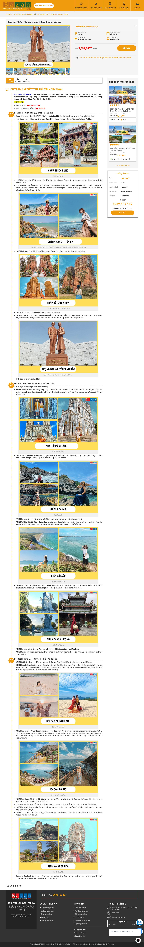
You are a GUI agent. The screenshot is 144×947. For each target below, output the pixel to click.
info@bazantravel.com (118, 917)
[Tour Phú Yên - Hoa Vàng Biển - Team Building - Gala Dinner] (122, 95)
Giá (124, 113)
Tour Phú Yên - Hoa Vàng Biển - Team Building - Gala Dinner (122, 110)
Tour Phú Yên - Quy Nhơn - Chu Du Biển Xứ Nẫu (122, 149)
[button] (68, 27)
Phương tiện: (82, 37)
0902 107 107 (115, 913)
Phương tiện (113, 113)
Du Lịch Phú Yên (91, 58)
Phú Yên (82, 58)
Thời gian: (113, 37)
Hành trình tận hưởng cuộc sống (12, 8)
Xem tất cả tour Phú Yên (122, 165)
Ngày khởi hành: (115, 32)
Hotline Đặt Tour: (47, 895)
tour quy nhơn (127, 58)
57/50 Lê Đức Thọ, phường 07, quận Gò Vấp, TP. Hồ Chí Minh (124, 908)
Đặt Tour (126, 48)
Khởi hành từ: (82, 32)
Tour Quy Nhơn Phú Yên (23, 94)
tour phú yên (101, 58)
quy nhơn (108, 58)
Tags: (77, 58)
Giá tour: (111, 178)
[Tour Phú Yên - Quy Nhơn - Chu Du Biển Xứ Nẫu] (122, 134)
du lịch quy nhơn (117, 58)
